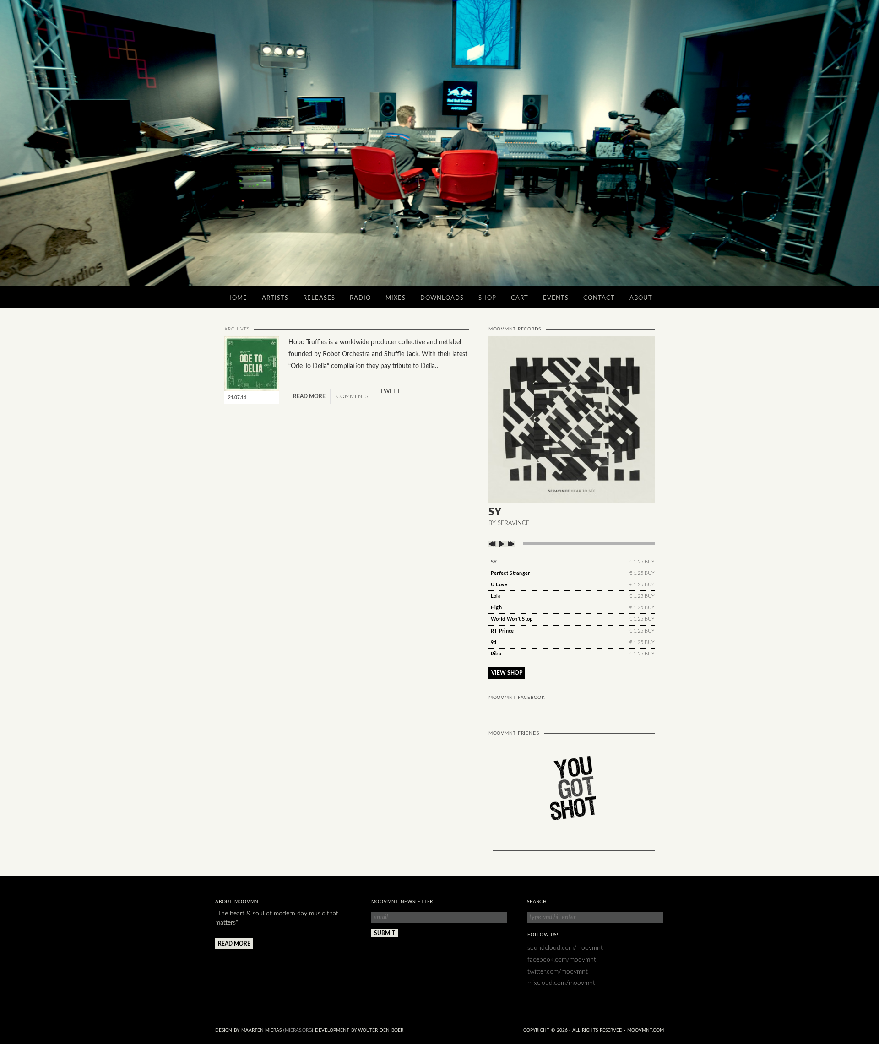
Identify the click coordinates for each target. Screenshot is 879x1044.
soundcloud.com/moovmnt (565, 947)
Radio (360, 298)
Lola (496, 596)
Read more (309, 396)
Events (556, 298)
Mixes (395, 298)
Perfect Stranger (510, 573)
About (640, 298)
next (510, 544)
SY (494, 561)
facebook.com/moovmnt (561, 959)
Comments (351, 396)
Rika (496, 653)
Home (237, 298)
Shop (487, 298)
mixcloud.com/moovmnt (561, 982)
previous (492, 544)
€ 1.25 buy (642, 561)
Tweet (390, 392)
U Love (499, 584)
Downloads (442, 298)
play (501, 544)
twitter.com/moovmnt (557, 971)
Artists (275, 298)
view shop (506, 673)
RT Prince (502, 630)
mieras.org (298, 1030)
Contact (599, 298)
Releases (319, 298)
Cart (519, 298)
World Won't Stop (512, 619)
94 (494, 642)
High (496, 607)
